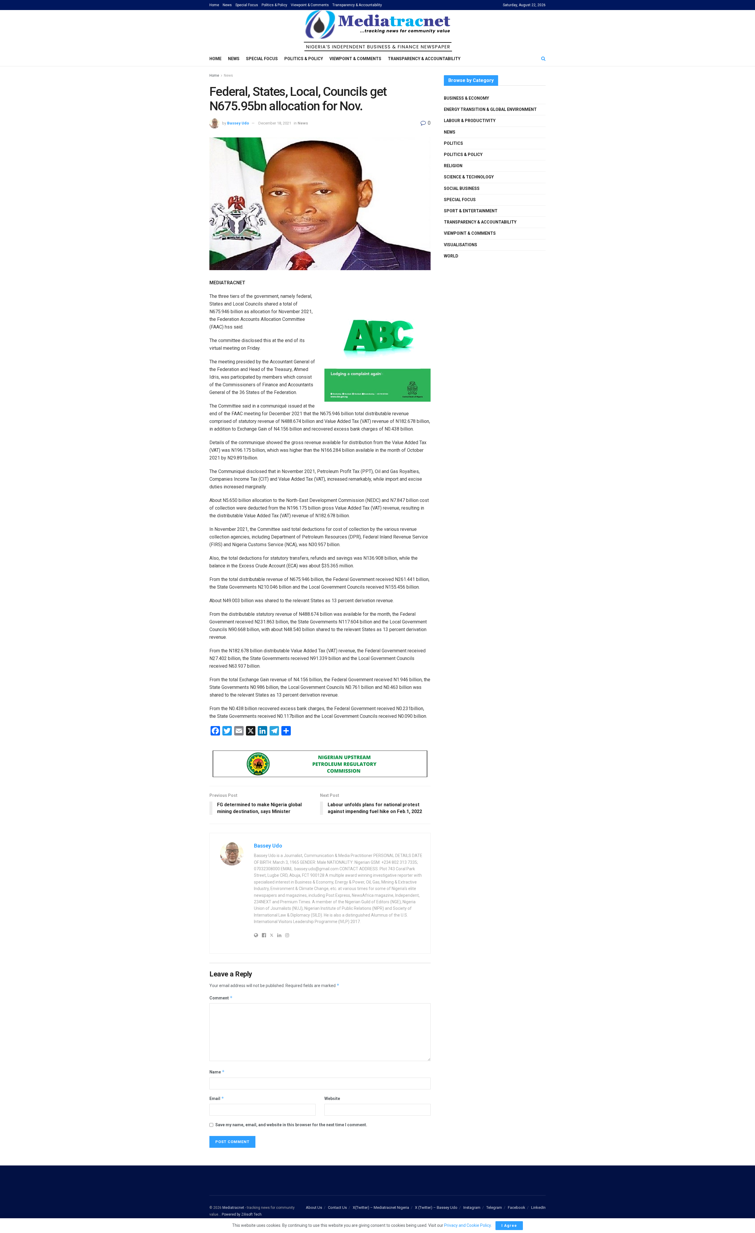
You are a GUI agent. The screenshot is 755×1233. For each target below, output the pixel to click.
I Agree (509, 1225)
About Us (314, 1207)
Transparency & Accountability (357, 5)
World (451, 256)
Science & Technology (469, 177)
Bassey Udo (238, 123)
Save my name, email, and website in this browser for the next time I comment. (291, 1124)
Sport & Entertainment (471, 210)
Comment (221, 998)
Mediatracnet (233, 1208)
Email (216, 1098)
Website (332, 1098)
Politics (453, 143)
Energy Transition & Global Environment (490, 109)
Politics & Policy (274, 5)
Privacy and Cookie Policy (467, 1225)
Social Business (462, 188)
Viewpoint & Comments (310, 5)
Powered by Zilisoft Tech (242, 1214)
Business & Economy (466, 98)
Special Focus (246, 5)
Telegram (494, 1207)
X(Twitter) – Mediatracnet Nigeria (381, 1207)
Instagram (471, 1207)
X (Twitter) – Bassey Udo (436, 1207)
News (227, 5)
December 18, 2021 (274, 123)
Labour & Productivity (469, 120)
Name (217, 1072)
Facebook (516, 1207)
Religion (453, 165)
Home (214, 5)
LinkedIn (538, 1207)
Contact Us (337, 1207)
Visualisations (460, 244)
